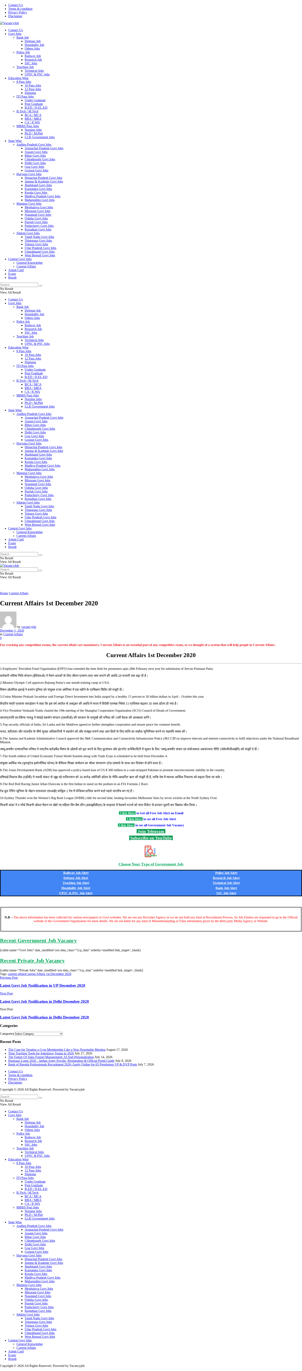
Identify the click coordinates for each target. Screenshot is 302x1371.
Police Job (23, 52)
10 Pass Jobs (33, 85)
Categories (7, 1033)
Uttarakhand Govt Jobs (40, 251)
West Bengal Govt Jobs (40, 255)
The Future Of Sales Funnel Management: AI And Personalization (51, 1057)
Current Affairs (26, 266)
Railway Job (33, 56)
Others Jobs (32, 48)
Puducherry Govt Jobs (39, 226)
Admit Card (16, 270)
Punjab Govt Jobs (36, 222)
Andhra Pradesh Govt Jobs (33, 144)
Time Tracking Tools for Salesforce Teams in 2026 (41, 1053)
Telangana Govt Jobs (38, 240)
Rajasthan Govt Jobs (38, 229)
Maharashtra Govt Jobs (40, 200)
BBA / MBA (33, 118)
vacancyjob (28, 627)
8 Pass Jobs (23, 81)
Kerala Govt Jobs (36, 192)
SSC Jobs (31, 63)
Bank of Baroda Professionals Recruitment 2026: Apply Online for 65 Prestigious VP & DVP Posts (72, 1064)
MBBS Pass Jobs (27, 126)
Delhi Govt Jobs (35, 163)
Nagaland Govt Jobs (38, 214)
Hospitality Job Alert (75, 888)
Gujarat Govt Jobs (36, 170)
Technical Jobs (34, 70)
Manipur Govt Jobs (28, 203)
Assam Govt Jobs (36, 152)
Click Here (127, 813)
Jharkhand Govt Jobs (38, 185)
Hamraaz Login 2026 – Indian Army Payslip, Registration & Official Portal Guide (61, 1060)
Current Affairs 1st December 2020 (48, 974)
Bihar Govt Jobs (35, 155)
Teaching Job (25, 67)
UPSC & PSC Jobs (37, 74)
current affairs (17, 974)
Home (4, 593)
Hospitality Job (34, 45)
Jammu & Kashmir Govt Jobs (44, 181)
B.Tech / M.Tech (27, 111)
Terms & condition (20, 8)
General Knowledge (29, 262)
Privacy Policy (17, 12)
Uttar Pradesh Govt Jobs (40, 248)
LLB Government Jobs (40, 137)
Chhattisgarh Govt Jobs (40, 159)
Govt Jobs (14, 33)
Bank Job (22, 37)
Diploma (30, 93)
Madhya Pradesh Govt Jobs (42, 196)
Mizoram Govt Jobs (37, 211)
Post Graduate (34, 104)
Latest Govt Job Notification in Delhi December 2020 (44, 1017)
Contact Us (15, 5)
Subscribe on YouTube (151, 838)
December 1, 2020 (12, 630)
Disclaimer (15, 16)
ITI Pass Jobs (25, 96)
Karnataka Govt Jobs (38, 189)
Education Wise (18, 78)
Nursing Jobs (33, 129)
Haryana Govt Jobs (28, 174)
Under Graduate (35, 100)
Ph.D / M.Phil (34, 133)
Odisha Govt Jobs (36, 218)
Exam (12, 274)
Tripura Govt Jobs (36, 244)
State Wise (15, 141)
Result (12, 277)
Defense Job (33, 41)
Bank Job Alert (226, 888)
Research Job (33, 59)
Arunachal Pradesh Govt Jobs (44, 148)
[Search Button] (40, 285)
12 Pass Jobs (33, 89)
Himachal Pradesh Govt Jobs (43, 178)
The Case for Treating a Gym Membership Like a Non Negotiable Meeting (56, 1049)
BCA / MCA (33, 115)
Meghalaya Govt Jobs (39, 207)
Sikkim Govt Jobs (28, 233)
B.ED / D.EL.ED (36, 107)
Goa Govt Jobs (34, 166)
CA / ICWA (32, 122)
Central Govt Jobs (20, 259)
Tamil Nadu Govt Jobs (39, 237)
